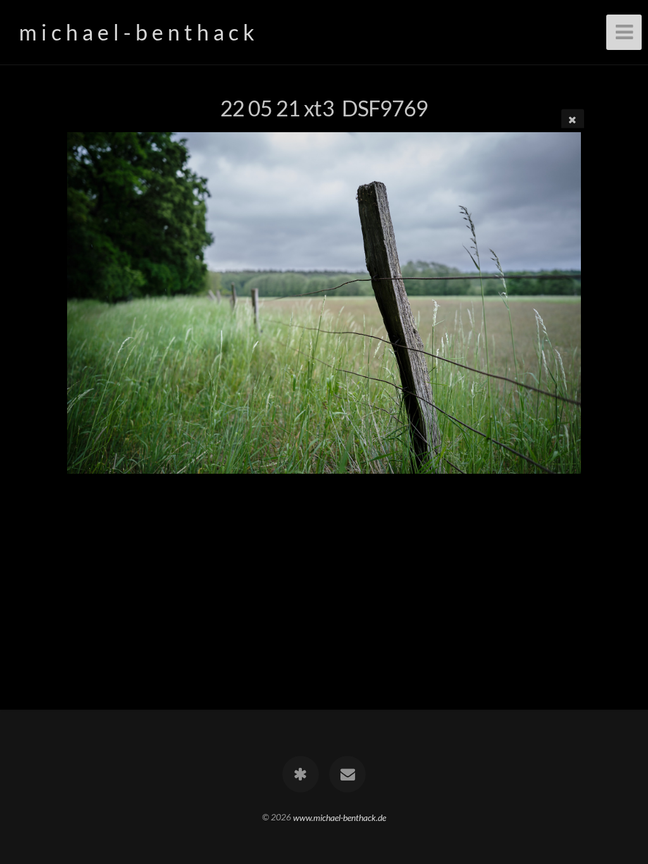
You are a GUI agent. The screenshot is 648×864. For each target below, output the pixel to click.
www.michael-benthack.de (339, 817)
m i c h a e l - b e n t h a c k (136, 32)
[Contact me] (347, 774)
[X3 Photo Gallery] (300, 774)
